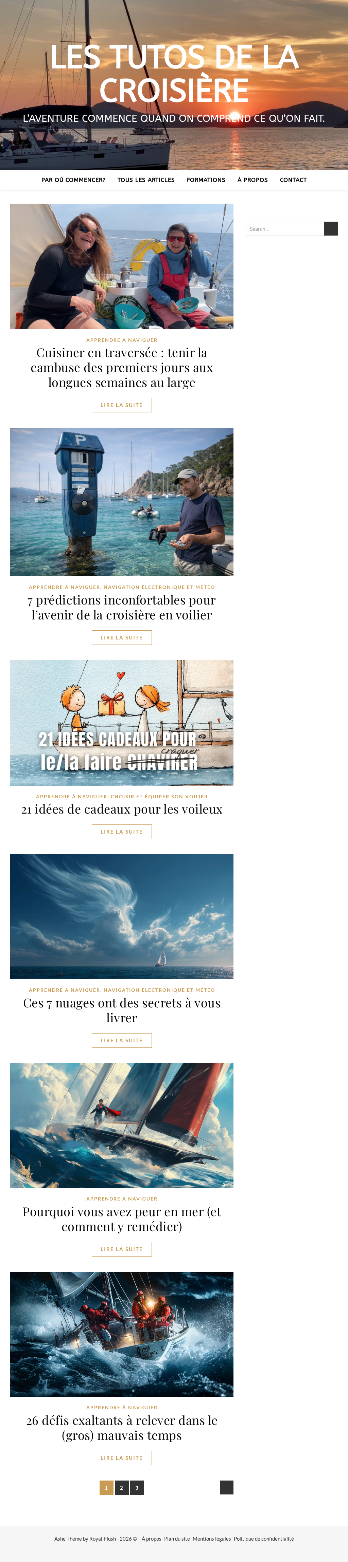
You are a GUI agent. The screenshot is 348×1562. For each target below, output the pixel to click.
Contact (293, 179)
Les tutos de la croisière (174, 74)
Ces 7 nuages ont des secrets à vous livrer (122, 1009)
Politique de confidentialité (264, 1539)
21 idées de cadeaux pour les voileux (122, 808)
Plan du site (177, 1539)
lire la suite (122, 405)
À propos (253, 179)
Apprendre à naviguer (122, 340)
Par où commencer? (73, 179)
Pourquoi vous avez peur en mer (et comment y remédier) (121, 1218)
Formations (206, 179)
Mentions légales (212, 1539)
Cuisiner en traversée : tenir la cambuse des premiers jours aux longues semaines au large (122, 367)
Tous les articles (146, 179)
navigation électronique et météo (159, 587)
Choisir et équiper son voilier (159, 796)
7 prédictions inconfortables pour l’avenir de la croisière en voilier (122, 606)
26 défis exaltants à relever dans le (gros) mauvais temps (122, 1427)
